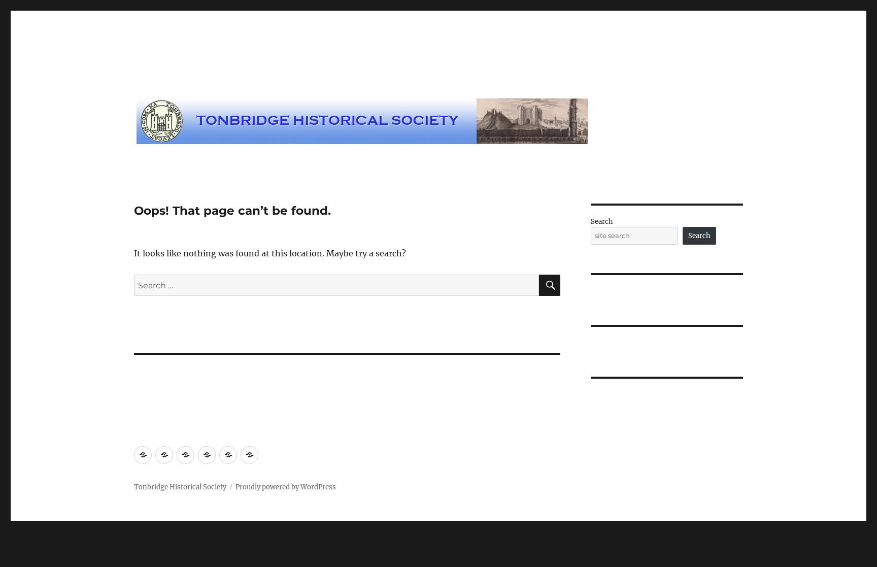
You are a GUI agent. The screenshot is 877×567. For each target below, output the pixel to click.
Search (602, 221)
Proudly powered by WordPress (285, 487)
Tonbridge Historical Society (180, 487)
